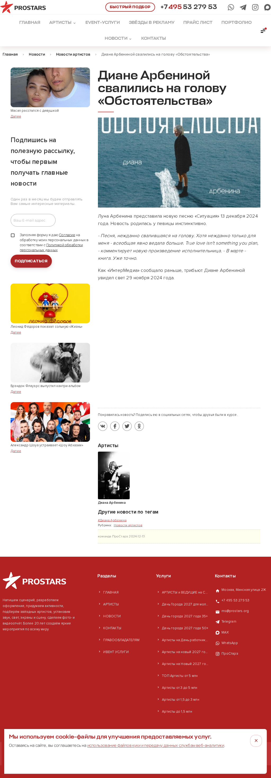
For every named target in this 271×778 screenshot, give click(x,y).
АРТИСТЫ (111, 604)
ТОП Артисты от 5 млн (180, 676)
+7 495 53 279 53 (235, 600)
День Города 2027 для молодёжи (186, 604)
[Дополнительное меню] (263, 30)
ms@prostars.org (235, 611)
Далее (16, 116)
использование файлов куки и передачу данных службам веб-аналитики (155, 745)
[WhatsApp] (230, 7)
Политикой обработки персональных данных (51, 247)
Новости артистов (128, 525)
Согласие (67, 234)
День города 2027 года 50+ (185, 628)
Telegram (229, 621)
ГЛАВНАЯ (110, 592)
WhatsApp (230, 643)
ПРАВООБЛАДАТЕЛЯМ (121, 640)
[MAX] (267, 7)
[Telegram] (243, 7)
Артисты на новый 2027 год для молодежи (186, 652)
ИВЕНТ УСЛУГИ (115, 652)
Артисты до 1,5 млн (177, 711)
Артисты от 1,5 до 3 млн (180, 700)
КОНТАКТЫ (112, 628)
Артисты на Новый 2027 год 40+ (186, 664)
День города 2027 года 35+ (185, 616)
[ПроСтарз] (255, 7)
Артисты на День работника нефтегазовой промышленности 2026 (186, 640)
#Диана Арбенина (112, 520)
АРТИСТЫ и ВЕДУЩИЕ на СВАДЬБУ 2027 (186, 592)
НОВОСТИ (111, 616)
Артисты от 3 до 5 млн (179, 688)
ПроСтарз (230, 653)
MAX (225, 632)
